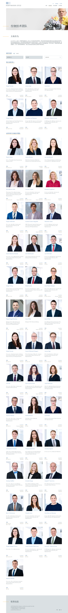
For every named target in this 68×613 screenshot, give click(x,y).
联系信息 (56, 3)
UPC (53, 3)
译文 (57, 609)
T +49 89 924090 (14, 608)
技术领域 (60, 5)
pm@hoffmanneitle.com (16, 609)
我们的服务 (55, 5)
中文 (60, 3)
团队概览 (50, 5)
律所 (46, 5)
